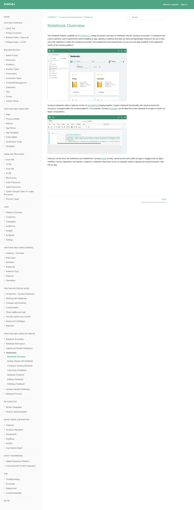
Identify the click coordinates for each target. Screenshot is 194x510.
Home (7, 17)
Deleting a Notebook (16, 384)
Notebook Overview (16, 356)
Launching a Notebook (17, 370)
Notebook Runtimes (15, 375)
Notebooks (89, 17)
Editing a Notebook (15, 379)
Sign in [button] (184, 4)
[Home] (9, 5)
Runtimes (113, 108)
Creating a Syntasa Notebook (20, 366)
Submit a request (170, 4)
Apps (104, 158)
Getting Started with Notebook (20, 361)
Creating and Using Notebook (71, 17)
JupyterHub (92, 105)
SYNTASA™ (52, 17)
